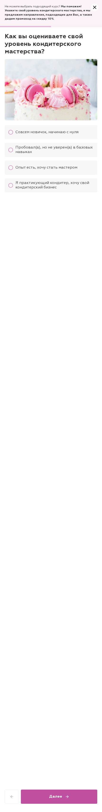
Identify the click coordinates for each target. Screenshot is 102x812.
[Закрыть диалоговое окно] (94, 7)
